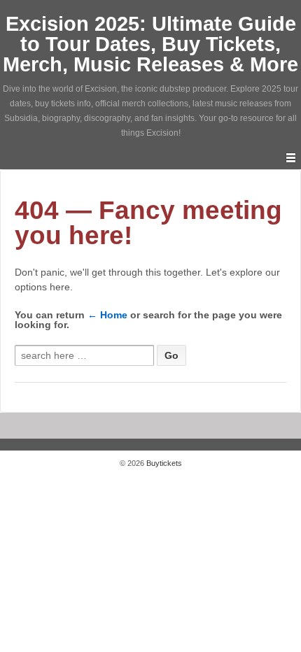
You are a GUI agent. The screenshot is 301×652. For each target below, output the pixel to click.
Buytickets (163, 463)
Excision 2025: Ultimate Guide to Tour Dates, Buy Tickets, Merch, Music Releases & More (150, 44)
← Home (107, 314)
